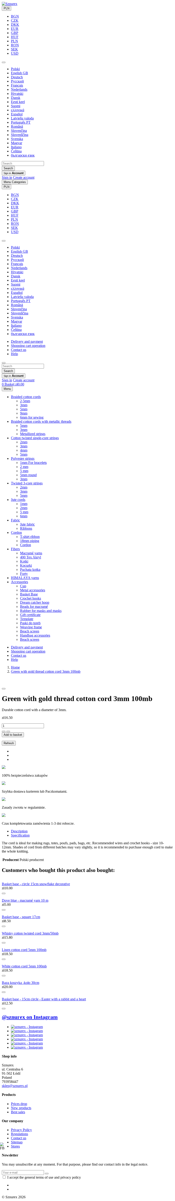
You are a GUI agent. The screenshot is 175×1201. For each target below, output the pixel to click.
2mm (23, 442)
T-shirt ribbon (30, 537)
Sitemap (17, 1142)
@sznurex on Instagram (30, 1017)
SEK (14, 49)
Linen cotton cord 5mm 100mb (24, 950)
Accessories (19, 582)
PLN (6, 8)
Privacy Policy (21, 1130)
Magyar (16, 143)
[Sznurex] (9, 4)
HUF (14, 37)
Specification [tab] (20, 835)
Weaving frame (31, 627)
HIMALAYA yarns (25, 578)
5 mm (24, 471)
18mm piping (29, 541)
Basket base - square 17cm (21, 917)
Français (17, 85)
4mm (23, 450)
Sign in (7, 177)
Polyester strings (22, 458)
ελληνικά (17, 110)
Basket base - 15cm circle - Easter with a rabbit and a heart (44, 999)
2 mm (24, 467)
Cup (23, 586)
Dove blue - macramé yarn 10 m (25, 900)
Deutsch (17, 77)
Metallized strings (32, 434)
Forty (24, 574)
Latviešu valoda (22, 118)
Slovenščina (19, 135)
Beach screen (29, 631)
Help (14, 354)
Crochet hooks (30, 598)
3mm (23, 405)
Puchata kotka (30, 569)
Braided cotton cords (26, 397)
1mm (23, 504)
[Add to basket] (3, 893)
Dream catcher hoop (34, 602)
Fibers (15, 549)
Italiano (16, 147)
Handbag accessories (35, 635)
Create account (23, 177)
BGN (15, 16)
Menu (7, 389)
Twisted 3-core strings (27, 483)
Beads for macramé (34, 606)
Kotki (24, 561)
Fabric (15, 520)
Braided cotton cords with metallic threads (41, 421)
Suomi (15, 106)
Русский (17, 81)
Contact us (18, 350)
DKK (15, 25)
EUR (14, 29)
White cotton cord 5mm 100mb (24, 966)
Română (17, 126)
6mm (23, 516)
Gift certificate (30, 615)
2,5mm (25, 401)
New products (21, 1108)
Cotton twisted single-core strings (35, 438)
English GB (19, 73)
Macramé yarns (31, 553)
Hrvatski (17, 94)
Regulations (19, 1134)
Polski (15, 69)
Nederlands (19, 89)
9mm (23, 413)
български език (23, 155)
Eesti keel (18, 102)
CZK (14, 20)
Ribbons (26, 528)
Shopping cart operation (28, 346)
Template (26, 619)
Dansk (15, 98)
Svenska (17, 139)
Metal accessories (32, 590)
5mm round (28, 475)
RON (15, 45)
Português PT (21, 122)
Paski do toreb (30, 623)
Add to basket (13, 734)
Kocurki (26, 565)
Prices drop (19, 1104)
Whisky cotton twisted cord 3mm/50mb (30, 933)
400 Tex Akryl (30, 557)
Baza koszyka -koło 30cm (20, 983)
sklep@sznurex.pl (15, 1086)
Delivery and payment (27, 341)
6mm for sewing (32, 417)
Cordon (16, 532)
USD (14, 53)
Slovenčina (19, 131)
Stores (15, 1146)
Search (8, 168)
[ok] (47, 1173)
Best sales (18, 1112)
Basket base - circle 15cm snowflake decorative (36, 884)
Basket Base (29, 594)
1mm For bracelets (33, 463)
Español (17, 114)
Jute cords (18, 500)
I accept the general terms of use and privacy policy (44, 1177)
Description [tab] (19, 831)
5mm (23, 409)
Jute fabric (27, 524)
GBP (14, 33)
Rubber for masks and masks (41, 611)
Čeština (16, 151)
